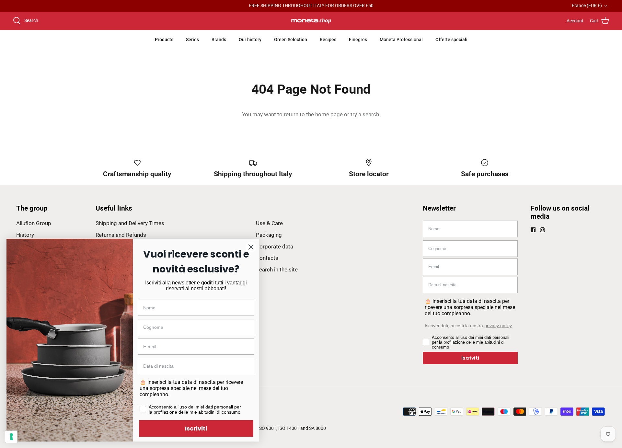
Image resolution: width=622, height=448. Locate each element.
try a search (365, 114)
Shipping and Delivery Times (130, 223)
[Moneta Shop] (311, 21)
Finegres (358, 39)
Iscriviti (470, 358)
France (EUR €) (587, 5)
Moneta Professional (401, 39)
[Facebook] (533, 229)
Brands (219, 39)
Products (164, 39)
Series (192, 39)
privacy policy (498, 325)
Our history (250, 39)
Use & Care (269, 223)
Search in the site (277, 269)
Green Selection (290, 39)
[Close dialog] (251, 247)
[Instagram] (542, 229)
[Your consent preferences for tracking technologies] (11, 437)
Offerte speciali (451, 39)
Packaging (269, 235)
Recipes (328, 39)
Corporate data (274, 246)
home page (329, 114)
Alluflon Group (33, 223)
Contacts (267, 258)
